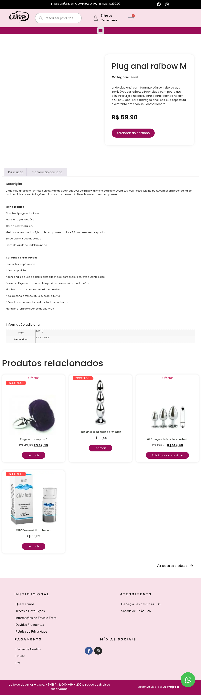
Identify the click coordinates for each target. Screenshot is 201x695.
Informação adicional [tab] (47, 172)
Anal (134, 77)
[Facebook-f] (89, 651)
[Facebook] (159, 4)
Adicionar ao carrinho (133, 133)
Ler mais (33, 455)
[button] (100, 30)
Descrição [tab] (16, 172)
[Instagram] (167, 4)
